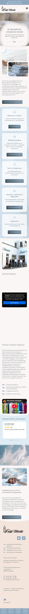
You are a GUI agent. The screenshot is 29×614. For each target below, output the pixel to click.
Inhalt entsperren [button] (14, 302)
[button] (27, 8)
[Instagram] (23, 538)
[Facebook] (19, 538)
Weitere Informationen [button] (15, 305)
